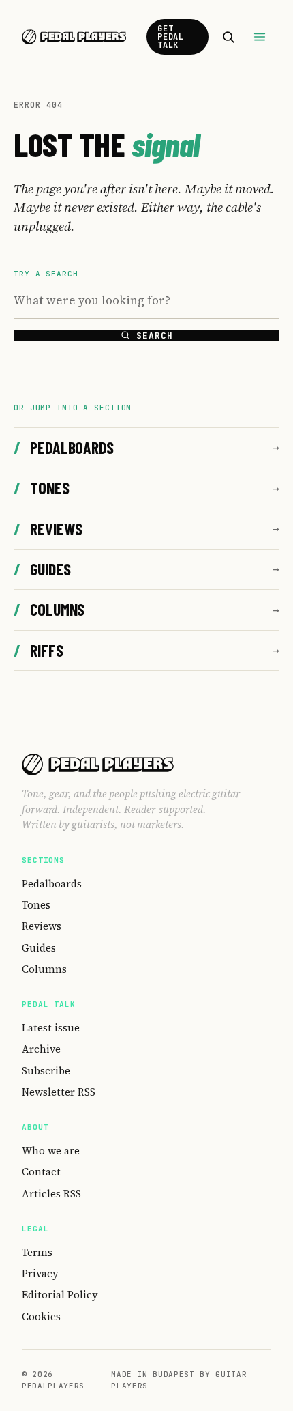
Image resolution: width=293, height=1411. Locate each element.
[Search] (228, 36)
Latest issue (51, 1028)
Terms (37, 1252)
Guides (42, 569)
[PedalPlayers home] (74, 36)
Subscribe (46, 1071)
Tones (42, 488)
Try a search (46, 274)
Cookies (41, 1316)
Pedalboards (64, 447)
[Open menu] (259, 36)
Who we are (51, 1150)
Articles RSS (51, 1193)
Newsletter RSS (58, 1092)
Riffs (38, 650)
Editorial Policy (60, 1294)
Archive (41, 1049)
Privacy (40, 1273)
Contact (41, 1172)
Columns (49, 609)
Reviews (48, 529)
